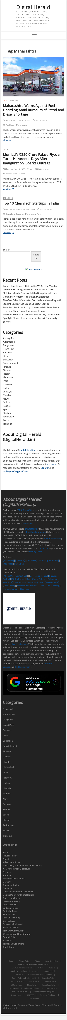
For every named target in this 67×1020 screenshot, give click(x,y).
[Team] (42, 585)
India (5, 149)
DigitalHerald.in (27, 450)
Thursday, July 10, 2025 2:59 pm (18, 169)
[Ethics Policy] (18, 579)
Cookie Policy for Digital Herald (18, 894)
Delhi (5, 356)
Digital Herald (33, 7)
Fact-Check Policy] (36, 579)
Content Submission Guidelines (18, 891)
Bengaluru (10, 214)
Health (6, 373)
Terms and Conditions (13, 943)
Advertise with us (11, 862)
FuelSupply (10, 125)
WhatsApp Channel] (49, 560)
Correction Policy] (39, 575)
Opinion (7, 402)
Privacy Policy (10, 855)
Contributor (9, 947)
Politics (7, 405)
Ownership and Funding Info (17, 934)
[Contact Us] (21, 575)
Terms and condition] (27, 585)
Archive (7, 872)
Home (6, 852)
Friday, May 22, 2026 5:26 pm (17, 120)
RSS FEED (7, 940)
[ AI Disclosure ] (19, 644)
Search (6, 249)
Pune (39, 214)
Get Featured (9, 921)
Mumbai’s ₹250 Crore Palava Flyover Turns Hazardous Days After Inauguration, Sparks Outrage (32, 158)
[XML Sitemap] (53, 585)
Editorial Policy (10, 907)
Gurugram (20, 214)
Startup (7, 413)
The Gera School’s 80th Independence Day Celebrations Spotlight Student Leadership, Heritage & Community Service (31, 318)
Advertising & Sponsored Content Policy (22, 865)
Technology (8, 416)
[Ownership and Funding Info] (28, 582)
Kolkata (7, 388)
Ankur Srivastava (52, 538)
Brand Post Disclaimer (14, 878)
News (5, 100)
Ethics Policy (9, 914)
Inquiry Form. (35, 551)
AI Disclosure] (52, 582)
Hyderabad (8, 377)
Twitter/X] (32, 560)
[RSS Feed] (24, 588)
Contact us (8, 888)
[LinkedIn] (20, 560)
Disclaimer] (9, 585)
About (6, 859)
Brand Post (8, 348)
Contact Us (43, 548)
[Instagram (19, 563)
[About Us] (8, 575)
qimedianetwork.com (35, 532)
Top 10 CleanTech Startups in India (31, 203)
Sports (6, 409)
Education (8, 359)
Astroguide (8, 338)
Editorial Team (10, 911)
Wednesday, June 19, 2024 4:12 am (20, 209)
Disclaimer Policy (11, 901)
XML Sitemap (34, 998)
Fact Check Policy (11, 917)
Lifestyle (7, 391)
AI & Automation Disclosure (16, 868)
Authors (7, 875)
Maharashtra (21, 125)
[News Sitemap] (11, 588)
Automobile (9, 341)
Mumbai (14, 100)
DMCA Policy (9, 904)
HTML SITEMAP (11, 927)
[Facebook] (8, 560)
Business (7, 352)
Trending (8, 198)
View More (12, 140)
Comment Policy (11, 885)
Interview (8, 384)
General (7, 370)
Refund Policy (10, 937)
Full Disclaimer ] (23, 666)
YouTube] (8, 563)
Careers (7, 881)
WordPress (46, 1005)
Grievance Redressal (13, 924)
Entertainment (10, 363)
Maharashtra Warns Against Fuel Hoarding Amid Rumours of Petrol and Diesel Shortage (33, 109)
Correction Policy (11, 898)
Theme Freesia (34, 1005)
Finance (7, 366)
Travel (6, 420)
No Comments (41, 120)
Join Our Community (13, 930)
